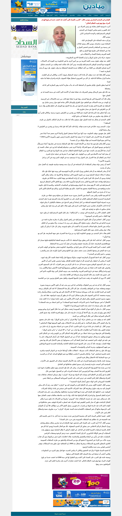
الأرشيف (42, 15)
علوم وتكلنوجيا (63, 15)
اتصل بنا (30, 15)
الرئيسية (108, 15)
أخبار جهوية (49, 15)
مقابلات (79, 15)
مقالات (89, 15)
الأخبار (101, 15)
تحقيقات (96, 15)
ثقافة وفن (72, 15)
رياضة (56, 15)
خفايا (84, 15)
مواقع (36, 15)
